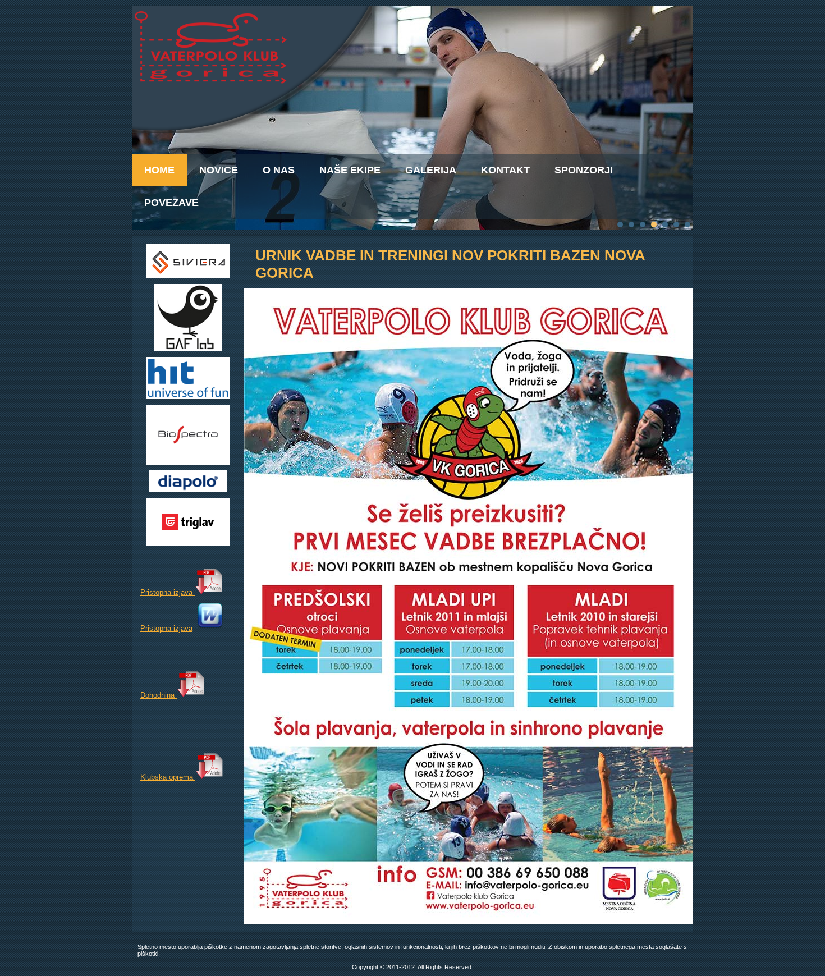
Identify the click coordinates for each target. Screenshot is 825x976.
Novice (218, 170)
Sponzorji (583, 170)
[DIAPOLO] (188, 489)
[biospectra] (188, 462)
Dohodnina (158, 695)
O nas (279, 170)
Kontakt (505, 170)
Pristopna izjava (167, 592)
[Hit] (188, 396)
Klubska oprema (167, 777)
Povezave (171, 202)
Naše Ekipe (350, 170)
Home (159, 170)
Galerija (430, 170)
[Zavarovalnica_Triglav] (188, 543)
